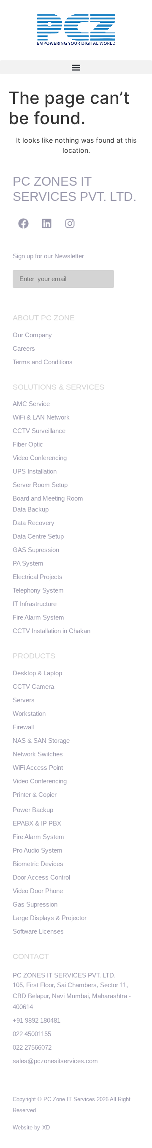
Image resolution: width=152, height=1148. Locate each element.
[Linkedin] (46, 223)
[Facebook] (23, 223)
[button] (76, 67)
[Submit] (127, 279)
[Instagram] (69, 223)
